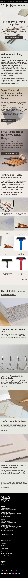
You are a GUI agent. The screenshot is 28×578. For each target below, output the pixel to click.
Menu (14, 5)
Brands (3, 542)
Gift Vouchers (4, 548)
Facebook (3, 561)
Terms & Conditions (6, 553)
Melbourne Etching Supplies (11, 570)
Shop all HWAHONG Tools (10, 153)
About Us (3, 543)
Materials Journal (6, 540)
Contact (3, 545)
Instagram (3, 562)
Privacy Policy (5, 555)
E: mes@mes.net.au (6, 532)
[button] (20, 5)
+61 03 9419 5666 (8, 530)
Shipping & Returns (6, 552)
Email (2, 564)
